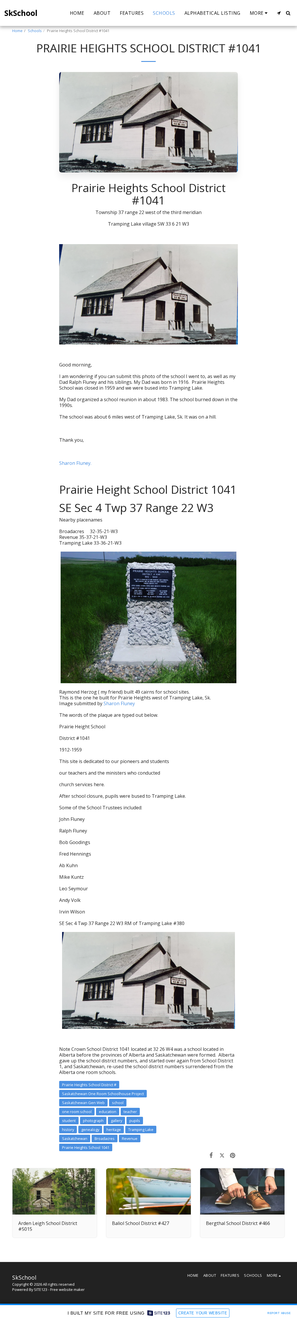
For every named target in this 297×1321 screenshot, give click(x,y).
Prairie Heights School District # (89, 1084)
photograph (93, 1120)
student (69, 1120)
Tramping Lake (140, 1129)
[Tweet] (222, 1155)
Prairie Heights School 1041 (85, 1147)
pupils (134, 1120)
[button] (278, 13)
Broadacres (105, 1138)
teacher (130, 1111)
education (107, 1111)
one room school (77, 1111)
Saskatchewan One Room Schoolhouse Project (103, 1093)
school (118, 1102)
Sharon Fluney (119, 703)
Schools (35, 30)
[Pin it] (232, 1155)
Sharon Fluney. (75, 463)
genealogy (90, 1129)
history (68, 1129)
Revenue (129, 1138)
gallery (116, 1120)
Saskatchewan (74, 1138)
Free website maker (67, 1289)
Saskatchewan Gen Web (83, 1102)
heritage (113, 1129)
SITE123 (40, 1289)
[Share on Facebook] (211, 1155)
